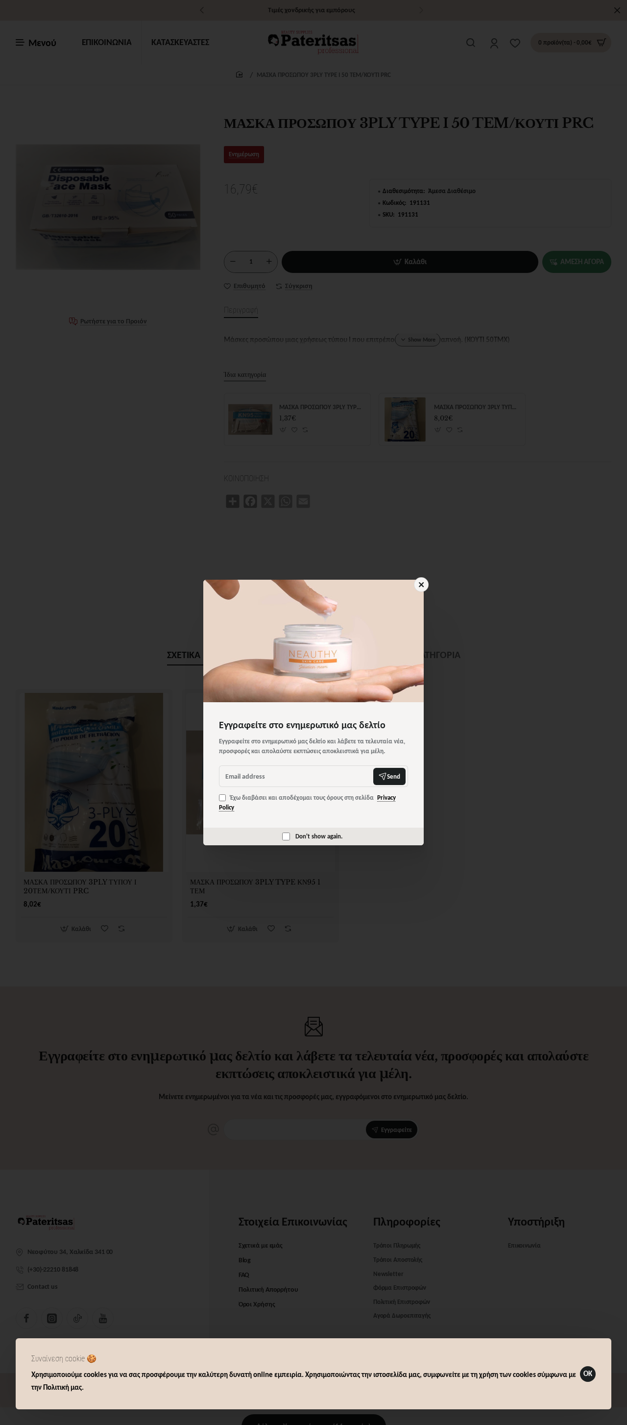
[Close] (421, 584)
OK (587, 1373)
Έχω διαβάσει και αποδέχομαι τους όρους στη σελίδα (307, 802)
